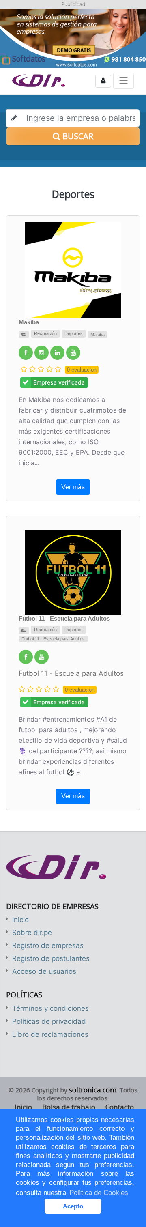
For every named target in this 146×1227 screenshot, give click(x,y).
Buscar (76, 136)
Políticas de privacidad (49, 1021)
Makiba (29, 322)
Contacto (119, 1106)
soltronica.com (92, 1089)
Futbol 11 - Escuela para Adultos (64, 618)
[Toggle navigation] (123, 81)
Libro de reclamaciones (50, 1034)
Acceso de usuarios (44, 971)
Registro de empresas (48, 945)
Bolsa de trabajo (68, 1106)
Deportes (73, 333)
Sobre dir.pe (32, 932)
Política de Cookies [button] (98, 1193)
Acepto (73, 1206)
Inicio (20, 919)
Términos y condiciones (50, 1008)
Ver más (73, 486)
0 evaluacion (82, 370)
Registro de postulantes (51, 958)
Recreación (45, 333)
